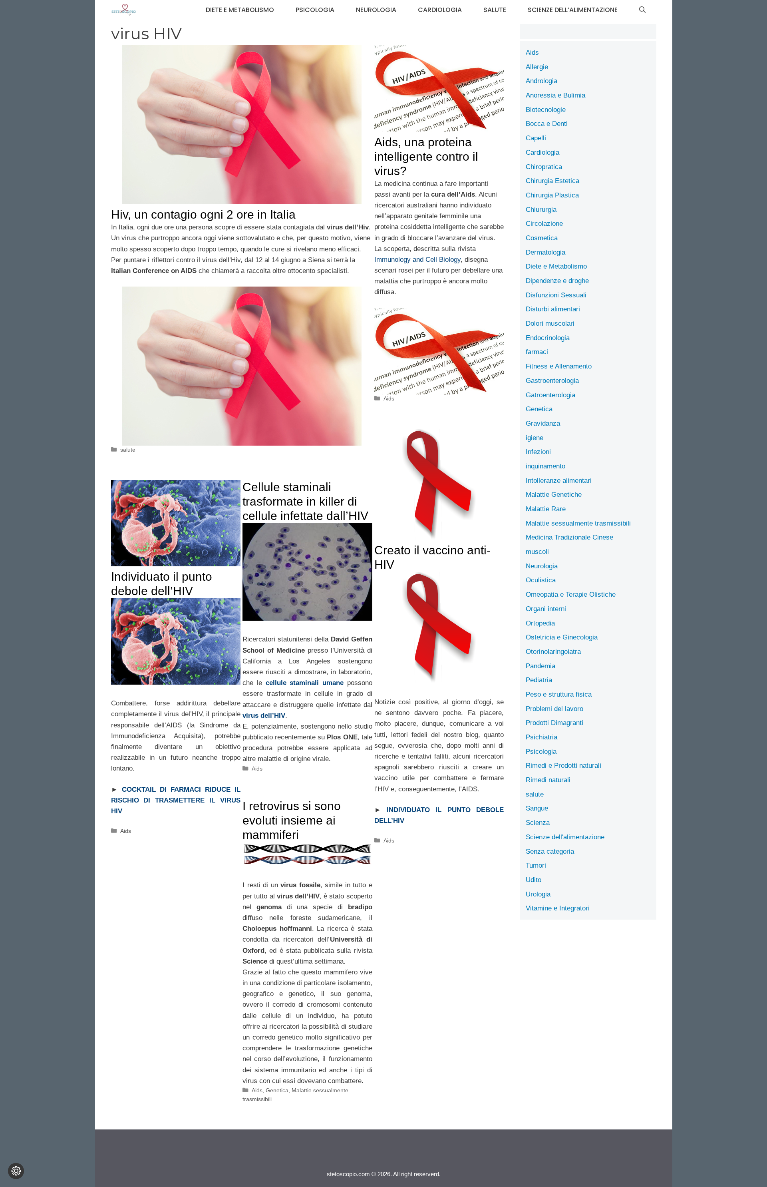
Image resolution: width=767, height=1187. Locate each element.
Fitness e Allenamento (559, 366)
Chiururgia (541, 209)
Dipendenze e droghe (557, 281)
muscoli (537, 552)
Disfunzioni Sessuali (556, 295)
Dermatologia (545, 252)
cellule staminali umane (305, 683)
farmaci (537, 352)
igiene (534, 438)
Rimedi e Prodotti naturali (563, 765)
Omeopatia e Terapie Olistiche (571, 594)
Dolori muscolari (550, 323)
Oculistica (541, 580)
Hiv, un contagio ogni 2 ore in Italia (203, 214)
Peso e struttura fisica (559, 694)
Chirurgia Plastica (552, 195)
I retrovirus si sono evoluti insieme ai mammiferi (291, 820)
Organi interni (546, 609)
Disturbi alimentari (553, 309)
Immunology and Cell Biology (417, 259)
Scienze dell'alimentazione (565, 837)
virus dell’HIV (263, 715)
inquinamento (545, 466)
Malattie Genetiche (554, 494)
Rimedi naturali (548, 780)
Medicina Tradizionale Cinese (569, 537)
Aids (389, 398)
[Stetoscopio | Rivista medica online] (124, 10)
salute (494, 9)
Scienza (538, 823)
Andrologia (541, 81)
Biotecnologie (546, 110)
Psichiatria (541, 737)
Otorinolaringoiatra (553, 651)
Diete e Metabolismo (240, 9)
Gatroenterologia (550, 395)
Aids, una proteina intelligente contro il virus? (426, 156)
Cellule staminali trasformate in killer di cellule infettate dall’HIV (305, 501)
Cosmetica (542, 238)
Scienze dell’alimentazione (573, 9)
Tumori (536, 865)
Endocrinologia (548, 338)
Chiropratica (544, 167)
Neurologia (376, 9)
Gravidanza (543, 423)
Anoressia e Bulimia (555, 95)
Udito (533, 880)
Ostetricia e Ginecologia (562, 637)
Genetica (277, 1090)
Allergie (537, 67)
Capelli (536, 138)
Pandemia (540, 666)
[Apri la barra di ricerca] (642, 10)
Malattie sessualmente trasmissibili (578, 523)
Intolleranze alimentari (559, 480)
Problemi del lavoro (554, 709)
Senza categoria (550, 851)
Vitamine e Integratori (558, 908)
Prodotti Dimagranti (554, 723)
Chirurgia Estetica (552, 181)
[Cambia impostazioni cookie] (16, 1171)
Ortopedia (540, 623)
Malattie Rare (546, 509)
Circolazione (544, 223)
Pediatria (539, 680)
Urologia (538, 894)
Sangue (537, 808)
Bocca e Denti (547, 123)
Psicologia (315, 9)
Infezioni (538, 452)
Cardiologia (440, 9)
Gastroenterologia (552, 380)
